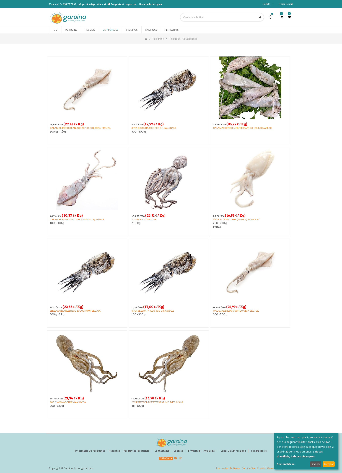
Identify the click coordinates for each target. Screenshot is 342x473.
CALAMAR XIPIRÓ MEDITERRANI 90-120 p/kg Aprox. (242, 128)
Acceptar (328, 464)
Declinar (315, 464)
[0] (281, 17)
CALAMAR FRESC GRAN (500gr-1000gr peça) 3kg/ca (80, 128)
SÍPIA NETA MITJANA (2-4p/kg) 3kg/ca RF (236, 219)
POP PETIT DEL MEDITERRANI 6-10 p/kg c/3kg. (157, 402)
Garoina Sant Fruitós (253, 468)
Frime (217, 227)
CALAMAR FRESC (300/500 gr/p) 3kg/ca (236, 310)
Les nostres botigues (228, 468)
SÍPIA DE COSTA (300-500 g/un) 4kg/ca (153, 128)
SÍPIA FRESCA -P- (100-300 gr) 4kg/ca (152, 310)
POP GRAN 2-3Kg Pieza (144, 219)
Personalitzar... (286, 464)
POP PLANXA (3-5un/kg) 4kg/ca (68, 402)
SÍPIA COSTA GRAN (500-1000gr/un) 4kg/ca (75, 310)
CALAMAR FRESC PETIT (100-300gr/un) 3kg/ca (77, 219)
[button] (272, 18)
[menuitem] (55, 30)
